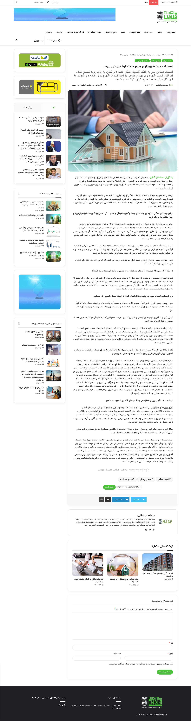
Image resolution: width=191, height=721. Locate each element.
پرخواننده (28, 107)
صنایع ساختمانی (111, 32)
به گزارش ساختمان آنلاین (161, 177)
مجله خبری (162, 55)
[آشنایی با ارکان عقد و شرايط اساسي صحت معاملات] (53, 362)
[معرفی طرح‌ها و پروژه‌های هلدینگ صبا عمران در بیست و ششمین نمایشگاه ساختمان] (53, 146)
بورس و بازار (148, 32)
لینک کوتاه (109, 487)
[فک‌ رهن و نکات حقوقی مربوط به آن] (53, 392)
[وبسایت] (153, 529)
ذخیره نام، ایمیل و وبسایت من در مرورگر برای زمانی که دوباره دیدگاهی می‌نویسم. (140, 664)
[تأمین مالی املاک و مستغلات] (53, 219)
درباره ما (75, 705)
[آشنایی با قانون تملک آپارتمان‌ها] (53, 336)
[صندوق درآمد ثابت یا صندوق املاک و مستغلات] (53, 256)
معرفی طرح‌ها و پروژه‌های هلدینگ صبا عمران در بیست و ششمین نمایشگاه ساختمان (31, 145)
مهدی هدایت (126, 479)
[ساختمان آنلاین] (166, 17)
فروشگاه (107, 705)
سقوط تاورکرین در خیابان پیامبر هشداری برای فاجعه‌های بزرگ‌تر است (31, 172)
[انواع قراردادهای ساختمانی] (53, 349)
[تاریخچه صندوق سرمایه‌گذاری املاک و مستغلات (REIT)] (53, 231)
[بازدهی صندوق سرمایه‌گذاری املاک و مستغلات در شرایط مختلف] (53, 206)
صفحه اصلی (170, 32)
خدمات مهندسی (95, 705)
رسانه (123, 32)
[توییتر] (149, 529)
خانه (169, 55)
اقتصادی (49, 32)
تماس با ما (84, 705)
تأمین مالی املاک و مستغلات (31, 215)
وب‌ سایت (117, 653)
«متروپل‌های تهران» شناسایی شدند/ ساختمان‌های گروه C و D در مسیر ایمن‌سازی (117, 2)
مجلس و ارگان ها (94, 32)
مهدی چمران (145, 479)
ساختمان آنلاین (162, 85)
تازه (53, 107)
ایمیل (170, 653)
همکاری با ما (116, 708)
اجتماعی (59, 32)
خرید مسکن (163, 479)
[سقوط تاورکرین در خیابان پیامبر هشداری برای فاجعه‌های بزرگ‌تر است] (53, 173)
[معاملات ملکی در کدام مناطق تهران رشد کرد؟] (87, 564)
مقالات (159, 32)
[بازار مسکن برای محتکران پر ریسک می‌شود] (122, 564)
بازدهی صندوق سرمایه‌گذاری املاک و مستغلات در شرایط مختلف (32, 205)
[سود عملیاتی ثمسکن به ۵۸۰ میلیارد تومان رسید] (53, 121)
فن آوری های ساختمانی (75, 32)
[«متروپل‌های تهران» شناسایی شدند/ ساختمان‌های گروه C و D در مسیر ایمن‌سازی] (53, 160)
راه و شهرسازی (134, 32)
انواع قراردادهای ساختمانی (33, 345)
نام (171, 643)
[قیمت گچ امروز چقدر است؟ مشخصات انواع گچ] (53, 134)
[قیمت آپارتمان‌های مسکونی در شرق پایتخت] (157, 562)
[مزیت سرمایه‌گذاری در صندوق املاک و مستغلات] (53, 244)
